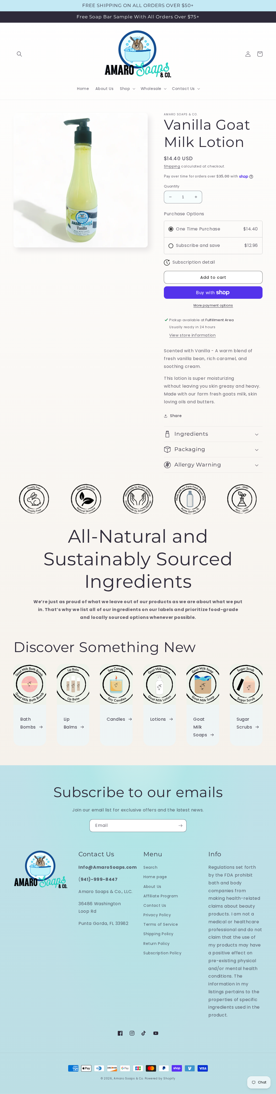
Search (150, 867)
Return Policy (156, 943)
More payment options (213, 305)
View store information (192, 335)
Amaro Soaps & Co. (129, 1078)
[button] (19, 54)
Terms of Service (160, 924)
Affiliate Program (160, 896)
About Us (152, 886)
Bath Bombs (28, 723)
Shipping (172, 166)
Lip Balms (70, 723)
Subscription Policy (162, 953)
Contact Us (154, 905)
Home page (155, 877)
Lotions (158, 719)
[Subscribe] (180, 825)
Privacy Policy (157, 915)
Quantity (171, 186)
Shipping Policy (158, 934)
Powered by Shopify (160, 1078)
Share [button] (176, 415)
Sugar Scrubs (244, 723)
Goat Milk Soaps (200, 727)
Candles (116, 719)
